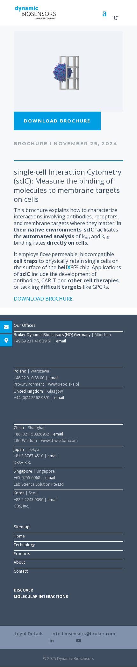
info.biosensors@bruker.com (83, 634)
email (61, 341)
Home (19, 536)
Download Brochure (57, 120)
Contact (21, 571)
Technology (24, 544)
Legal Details (29, 634)
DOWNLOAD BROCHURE (43, 298)
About (19, 562)
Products (22, 553)
